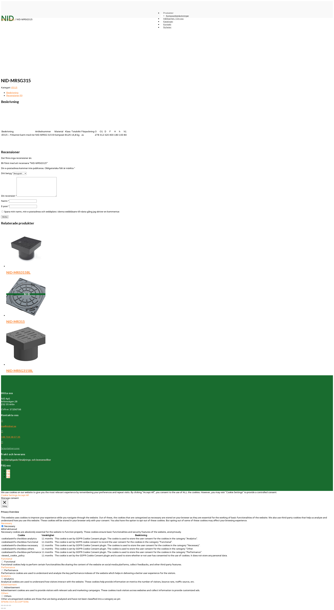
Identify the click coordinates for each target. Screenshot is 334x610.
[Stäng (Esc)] (2, 605)
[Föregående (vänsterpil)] (2, 608)
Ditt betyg (7, 173)
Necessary (9, 526)
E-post (5, 206)
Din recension (9, 195)
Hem (3, 19)
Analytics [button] (6, 576)
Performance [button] (8, 567)
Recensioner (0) (14, 95)
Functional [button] (6, 558)
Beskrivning (12, 92)
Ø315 (11, 19)
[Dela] (5, 605)
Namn (5, 201)
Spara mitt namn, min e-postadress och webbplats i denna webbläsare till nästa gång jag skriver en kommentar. (62, 211)
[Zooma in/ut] (10, 605)
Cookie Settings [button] (9, 495)
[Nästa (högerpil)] (5, 608)
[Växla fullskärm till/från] (7, 605)
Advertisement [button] (9, 584)
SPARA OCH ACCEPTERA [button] (15, 601)
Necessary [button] (6, 523)
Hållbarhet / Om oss (173, 18)
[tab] (169, 92)
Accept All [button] (23, 495)
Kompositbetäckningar (177, 15)
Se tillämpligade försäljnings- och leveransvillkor (26, 459)
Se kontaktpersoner (10, 448)
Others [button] (4, 593)
